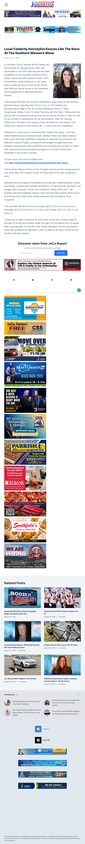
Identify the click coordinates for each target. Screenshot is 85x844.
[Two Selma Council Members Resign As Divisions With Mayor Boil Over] (47, 712)
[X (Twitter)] (32, 280)
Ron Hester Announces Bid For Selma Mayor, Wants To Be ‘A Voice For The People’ (27, 712)
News (17, 58)
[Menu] (6, 5)
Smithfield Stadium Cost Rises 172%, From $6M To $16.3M (26, 702)
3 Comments (62, 648)
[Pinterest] (52, 280)
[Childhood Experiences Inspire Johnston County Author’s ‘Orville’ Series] (62, 665)
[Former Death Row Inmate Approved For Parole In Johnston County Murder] (47, 703)
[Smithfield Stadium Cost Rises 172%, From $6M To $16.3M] (7, 703)
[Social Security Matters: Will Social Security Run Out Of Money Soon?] (22, 631)
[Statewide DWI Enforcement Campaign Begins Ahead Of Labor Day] (22, 597)
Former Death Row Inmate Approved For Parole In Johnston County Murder (66, 702)
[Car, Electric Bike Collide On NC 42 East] (22, 665)
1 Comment (62, 617)
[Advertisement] (42, 809)
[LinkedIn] (71, 280)
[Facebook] (13, 280)
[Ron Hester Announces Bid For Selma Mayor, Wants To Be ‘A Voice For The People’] (7, 712)
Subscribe (61, 253)
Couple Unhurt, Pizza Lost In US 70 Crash (60, 645)
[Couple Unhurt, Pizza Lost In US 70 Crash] (62, 631)
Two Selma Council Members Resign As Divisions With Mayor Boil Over (66, 712)
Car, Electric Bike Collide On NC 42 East (20, 679)
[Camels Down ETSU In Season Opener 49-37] (62, 597)
